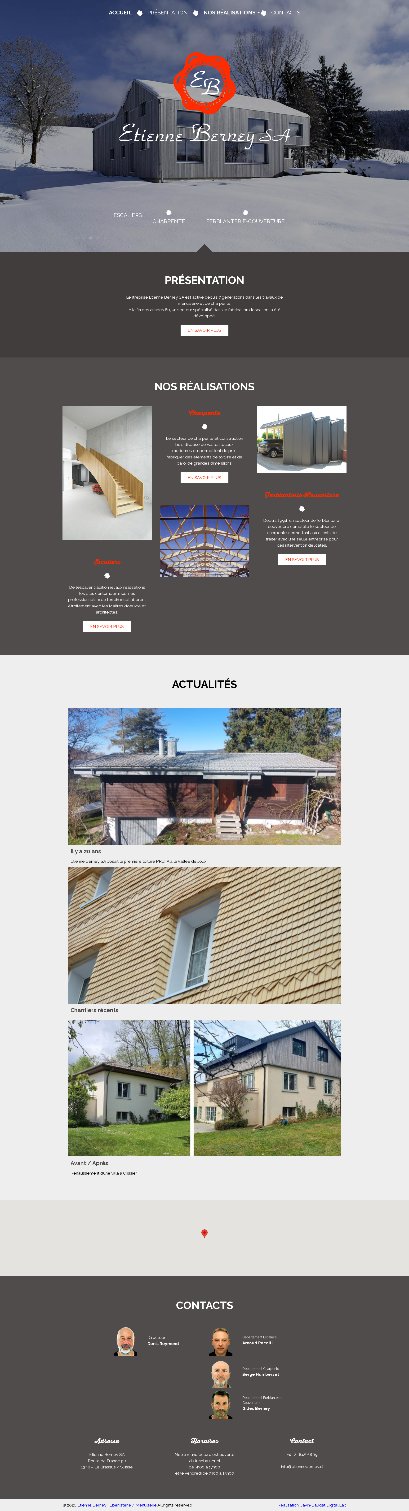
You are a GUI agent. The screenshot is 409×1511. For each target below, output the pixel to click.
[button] (204, 1233)
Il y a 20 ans (86, 851)
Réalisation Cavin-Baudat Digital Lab (312, 1505)
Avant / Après (89, 1163)
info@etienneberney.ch (303, 1466)
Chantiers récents (94, 1010)
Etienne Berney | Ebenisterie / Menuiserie (117, 1505)
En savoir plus (204, 330)
